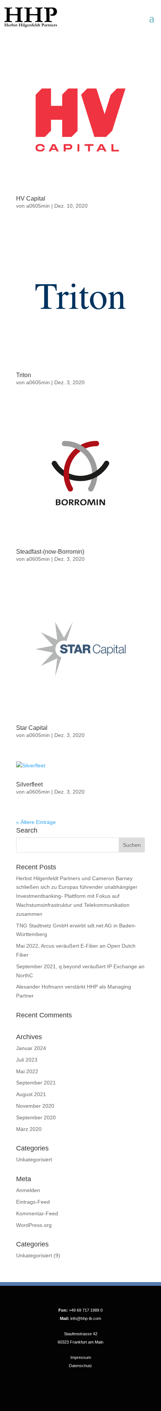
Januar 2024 (31, 1048)
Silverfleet (29, 784)
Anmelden (28, 1190)
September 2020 (36, 1117)
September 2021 (36, 1083)
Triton (23, 375)
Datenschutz (80, 1365)
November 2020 (35, 1106)
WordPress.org (34, 1225)
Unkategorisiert (34, 1159)
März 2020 (29, 1129)
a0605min (38, 206)
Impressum (80, 1357)
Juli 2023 (26, 1060)
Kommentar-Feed (37, 1213)
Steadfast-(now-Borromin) (50, 551)
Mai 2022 (27, 1071)
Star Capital (32, 728)
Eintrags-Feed (33, 1202)
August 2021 (31, 1094)
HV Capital (30, 198)
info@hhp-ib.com (85, 1318)
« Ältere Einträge (36, 822)
